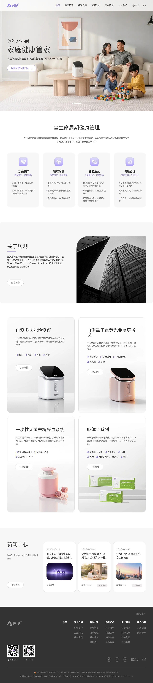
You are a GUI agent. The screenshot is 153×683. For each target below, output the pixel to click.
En (144, 5)
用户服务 (125, 622)
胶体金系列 (98, 429)
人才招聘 (141, 628)
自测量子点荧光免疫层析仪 (111, 332)
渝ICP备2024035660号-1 (70, 672)
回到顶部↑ (141, 614)
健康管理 (125, 628)
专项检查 (94, 628)
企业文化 (78, 632)
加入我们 (141, 622)
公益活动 (110, 642)
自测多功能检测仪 (33, 330)
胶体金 (93, 642)
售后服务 (125, 642)
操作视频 (125, 632)
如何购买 (125, 637)
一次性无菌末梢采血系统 (40, 429)
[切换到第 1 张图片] (75, 103)
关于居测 (78, 622)
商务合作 (141, 632)
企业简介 (78, 628)
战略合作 (110, 637)
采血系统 (94, 637)
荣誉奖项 (110, 632)
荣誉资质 (78, 637)
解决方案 (94, 622)
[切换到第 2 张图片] (80, 103)
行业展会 (110, 628)
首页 (65, 622)
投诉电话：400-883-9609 (123, 676)
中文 (137, 5)
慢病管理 (94, 632)
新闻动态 (110, 622)
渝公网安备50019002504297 (48, 672)
